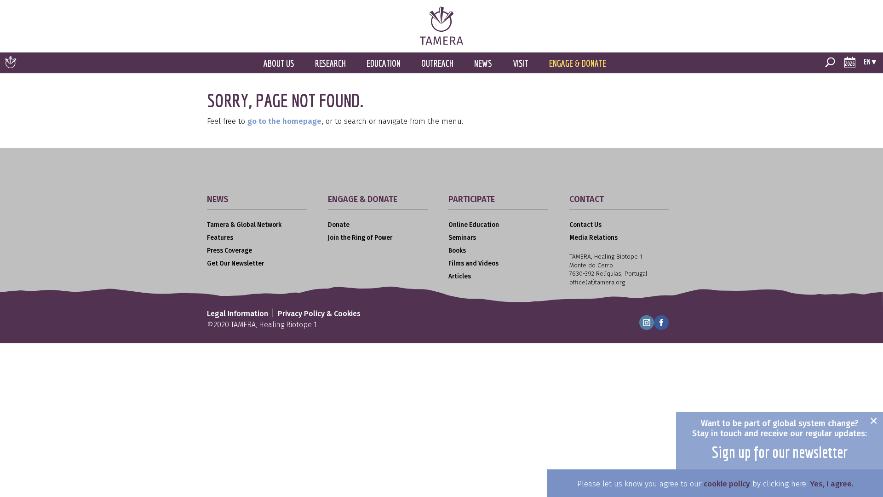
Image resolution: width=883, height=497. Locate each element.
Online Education (473, 225)
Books (457, 250)
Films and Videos (473, 263)
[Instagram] (646, 322)
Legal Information (237, 313)
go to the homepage (284, 121)
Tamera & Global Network (244, 225)
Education (384, 63)
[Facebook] (661, 322)
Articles (459, 276)
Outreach (437, 63)
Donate (339, 225)
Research (330, 63)
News (483, 63)
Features (220, 238)
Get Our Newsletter (235, 263)
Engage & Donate (577, 63)
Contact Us (585, 225)
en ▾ (870, 61)
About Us (279, 63)
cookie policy (727, 484)
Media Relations (593, 238)
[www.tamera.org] (441, 42)
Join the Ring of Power (360, 238)
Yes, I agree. (832, 484)
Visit (520, 63)
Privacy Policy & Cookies (319, 313)
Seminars (462, 238)
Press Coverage (229, 250)
